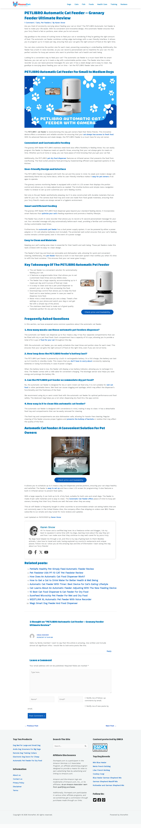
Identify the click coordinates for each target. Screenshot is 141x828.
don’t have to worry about (81, 361)
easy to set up (54, 488)
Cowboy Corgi (98, 774)
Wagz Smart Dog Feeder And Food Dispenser (54, 603)
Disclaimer (17, 787)
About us (17, 775)
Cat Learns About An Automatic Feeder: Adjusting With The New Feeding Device (73, 588)
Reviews (124, 4)
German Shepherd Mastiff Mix (105, 781)
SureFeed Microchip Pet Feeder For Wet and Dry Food (58, 595)
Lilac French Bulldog (101, 770)
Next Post (111, 726)
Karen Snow (56, 517)
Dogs (69, 4)
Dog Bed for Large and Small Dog (26, 745)
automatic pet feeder (48, 229)
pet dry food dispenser (56, 158)
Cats (76, 4)
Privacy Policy (18, 783)
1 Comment (29, 23)
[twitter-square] (95, 800)
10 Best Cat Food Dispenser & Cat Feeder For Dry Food (59, 591)
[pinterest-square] (104, 800)
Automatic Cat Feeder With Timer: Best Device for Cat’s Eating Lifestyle (69, 584)
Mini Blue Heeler (99, 762)
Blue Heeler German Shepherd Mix (107, 778)
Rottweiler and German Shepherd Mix (108, 785)
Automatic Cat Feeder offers (81, 499)
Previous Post (31, 726)
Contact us (17, 779)
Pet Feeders (46, 23)
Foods (91, 4)
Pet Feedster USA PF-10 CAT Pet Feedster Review (56, 572)
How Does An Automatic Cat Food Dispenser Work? (57, 576)
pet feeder (50, 256)
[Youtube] (46, 552)
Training (114, 4)
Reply (109, 651)
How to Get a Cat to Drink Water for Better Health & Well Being (64, 580)
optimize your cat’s (49, 213)
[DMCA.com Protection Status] (100, 747)
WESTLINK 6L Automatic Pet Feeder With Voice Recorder (60, 599)
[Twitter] (41, 552)
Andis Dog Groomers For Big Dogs (27, 749)
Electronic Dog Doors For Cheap (26, 757)
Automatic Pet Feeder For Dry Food (27, 761)
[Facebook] (35, 552)
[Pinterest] (30, 552)
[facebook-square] (99, 800)
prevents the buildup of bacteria (80, 419)
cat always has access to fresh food (98, 134)
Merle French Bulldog (101, 766)
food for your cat (48, 340)
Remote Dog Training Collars (25, 753)
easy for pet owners (100, 176)
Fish (83, 4)
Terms (15, 790)
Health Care (102, 4)
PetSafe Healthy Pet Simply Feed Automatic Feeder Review (62, 569)
